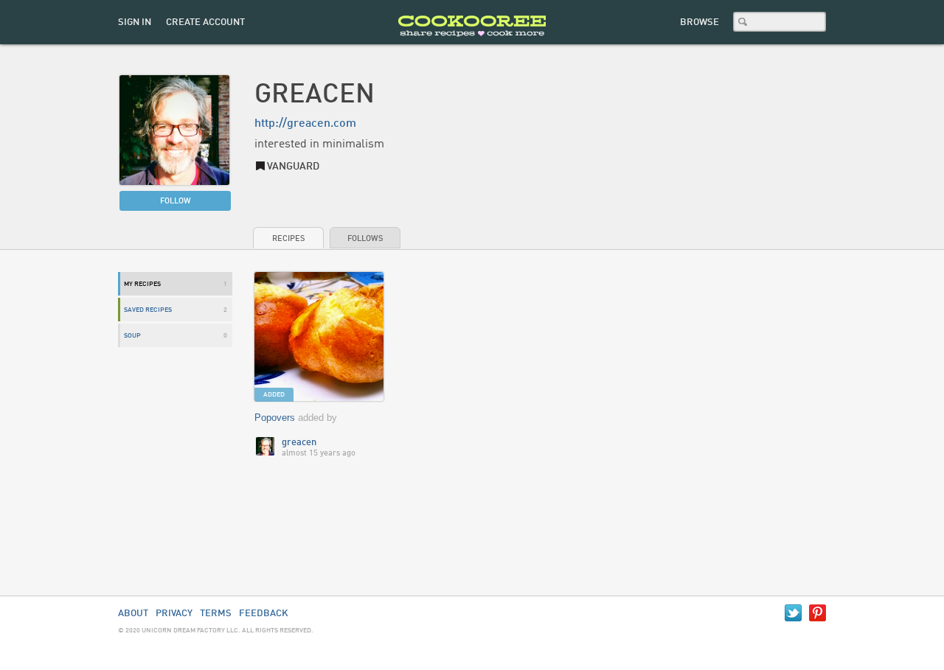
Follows (365, 239)
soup (132, 335)
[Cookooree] (472, 40)
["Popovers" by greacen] (319, 337)
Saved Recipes (148, 310)
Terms (216, 613)
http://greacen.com (305, 124)
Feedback (263, 613)
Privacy (174, 613)
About (133, 613)
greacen (299, 442)
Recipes (288, 239)
